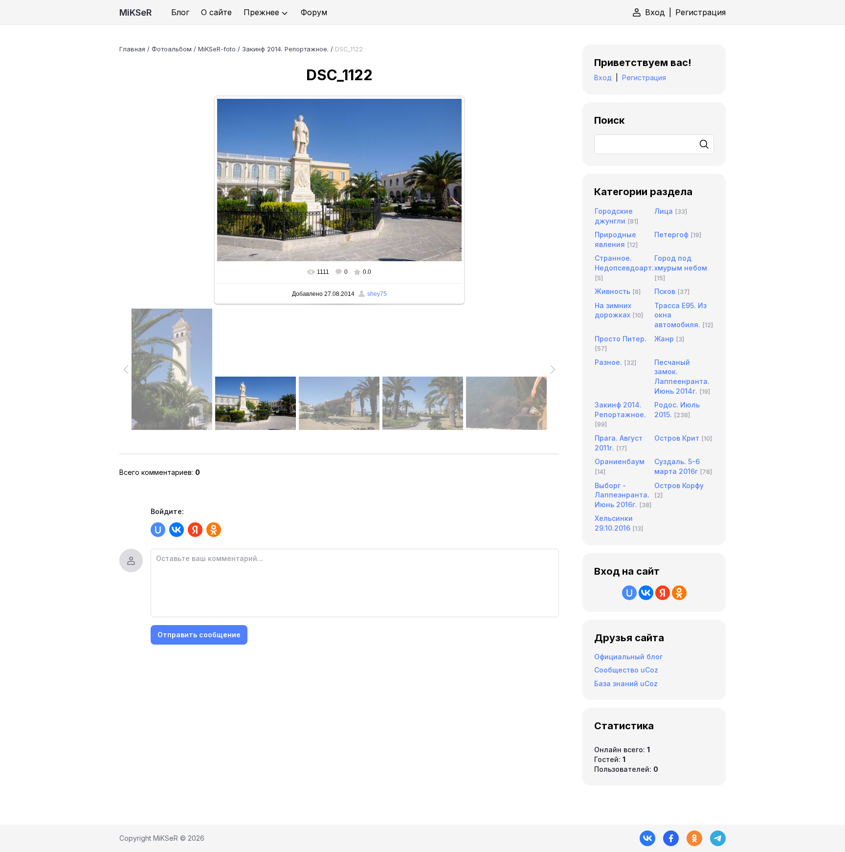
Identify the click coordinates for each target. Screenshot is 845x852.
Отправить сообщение (199, 634)
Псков (664, 291)
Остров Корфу (679, 485)
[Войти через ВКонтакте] (176, 529)
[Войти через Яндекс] (195, 529)
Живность (612, 291)
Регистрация (700, 12)
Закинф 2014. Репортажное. (285, 49)
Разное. (608, 362)
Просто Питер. (620, 339)
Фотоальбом (172, 49)
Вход (655, 12)
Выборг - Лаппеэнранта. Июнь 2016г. (622, 495)
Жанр (664, 339)
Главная (132, 49)
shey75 (377, 294)
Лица (663, 211)
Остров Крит (676, 438)
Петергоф (671, 234)
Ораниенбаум (620, 461)
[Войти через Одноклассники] (213, 529)
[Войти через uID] (158, 529)
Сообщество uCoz (626, 670)
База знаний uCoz (626, 683)
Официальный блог (628, 656)
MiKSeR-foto (217, 49)
